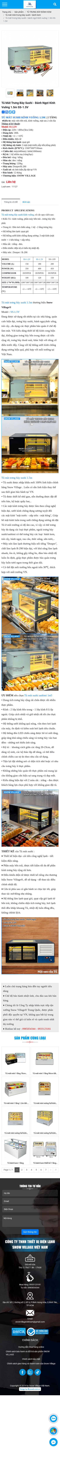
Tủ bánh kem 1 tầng (15, 1163)
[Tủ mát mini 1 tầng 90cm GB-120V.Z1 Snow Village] (44, 1058)
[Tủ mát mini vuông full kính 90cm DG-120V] (15, 1118)
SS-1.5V (15, 311)
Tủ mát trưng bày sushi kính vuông (17, 214)
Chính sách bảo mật (31, 1359)
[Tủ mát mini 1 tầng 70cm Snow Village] (15, 1058)
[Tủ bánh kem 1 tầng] (15, 1148)
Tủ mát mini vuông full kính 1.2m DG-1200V (44, 1133)
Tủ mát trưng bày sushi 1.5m (16, 302)
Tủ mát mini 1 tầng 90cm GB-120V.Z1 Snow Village (45, 1073)
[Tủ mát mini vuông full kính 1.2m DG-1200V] (44, 1118)
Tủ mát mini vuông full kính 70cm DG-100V (44, 1103)
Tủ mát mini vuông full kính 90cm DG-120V (15, 1133)
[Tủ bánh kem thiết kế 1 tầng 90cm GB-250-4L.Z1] (44, 1148)
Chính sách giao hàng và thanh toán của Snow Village (31, 1363)
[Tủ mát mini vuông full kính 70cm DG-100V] (44, 1088)
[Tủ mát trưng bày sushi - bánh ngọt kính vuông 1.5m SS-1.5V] (10, 93)
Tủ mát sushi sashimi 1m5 (38, 695)
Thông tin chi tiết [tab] (11, 202)
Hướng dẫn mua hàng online (31, 1347)
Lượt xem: (5, 186)
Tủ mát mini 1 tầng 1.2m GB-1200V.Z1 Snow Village (15, 1103)
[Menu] (4, 4)
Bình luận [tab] (26, 202)
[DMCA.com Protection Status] (19, 1329)
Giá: (3, 182)
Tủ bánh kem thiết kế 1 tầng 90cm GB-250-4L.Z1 (44, 1163)
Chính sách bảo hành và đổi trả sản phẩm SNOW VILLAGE (28, 1353)
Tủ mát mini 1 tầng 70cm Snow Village (15, 1073)
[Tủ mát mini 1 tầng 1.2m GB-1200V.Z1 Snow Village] (15, 1088)
